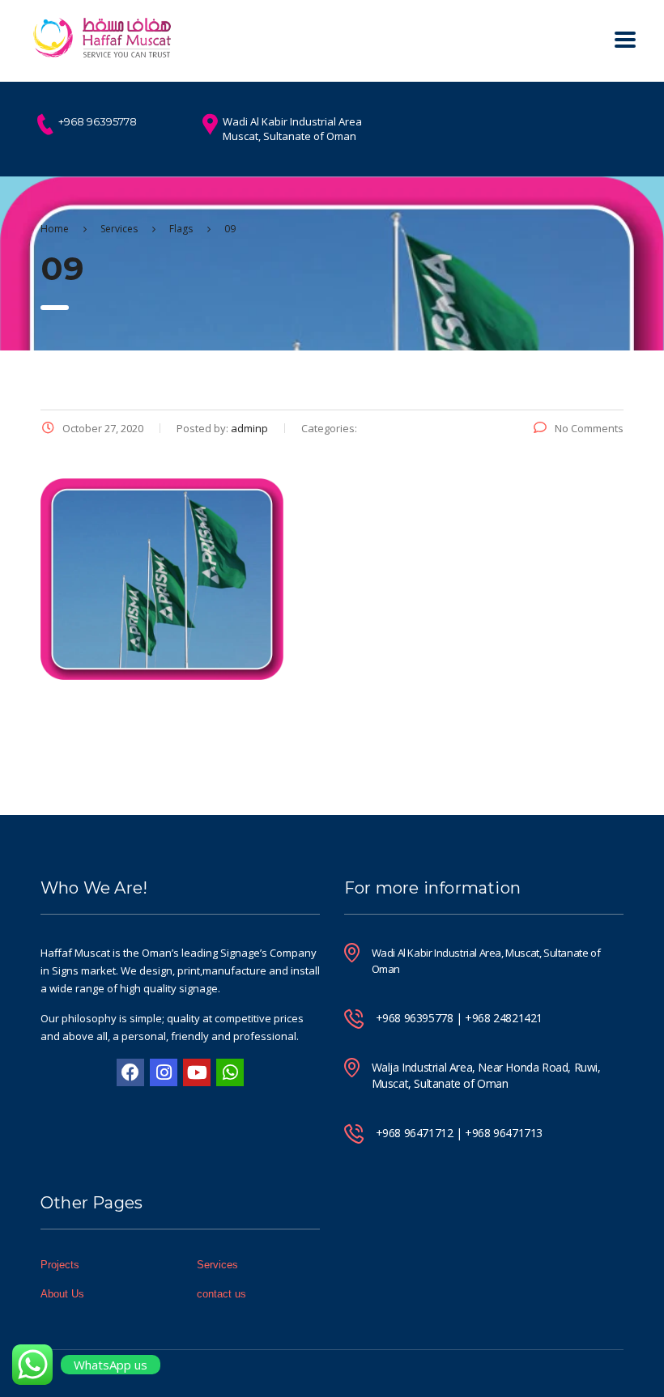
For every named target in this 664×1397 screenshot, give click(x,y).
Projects (59, 1265)
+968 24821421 (504, 1017)
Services (217, 1265)
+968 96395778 (414, 1017)
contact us (221, 1294)
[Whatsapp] (230, 1072)
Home (54, 229)
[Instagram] (163, 1072)
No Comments (589, 428)
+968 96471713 (504, 1132)
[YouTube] (197, 1072)
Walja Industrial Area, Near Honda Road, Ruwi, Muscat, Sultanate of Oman (486, 1075)
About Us (62, 1294)
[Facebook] (130, 1072)
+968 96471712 (414, 1132)
